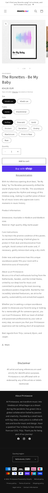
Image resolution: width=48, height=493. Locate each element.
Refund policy (39, 479)
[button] (5, 11)
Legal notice (17, 487)
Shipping (15, 92)
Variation (23, 128)
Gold (33, 122)
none (7, 112)
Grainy (36, 128)
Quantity (5, 146)
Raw (7, 140)
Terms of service (24, 483)
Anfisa (7, 122)
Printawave (14, 479)
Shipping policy (38, 483)
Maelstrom (10, 134)
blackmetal (21, 112)
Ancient (8, 128)
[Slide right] (30, 68)
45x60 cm (24, 101)
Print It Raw (26, 134)
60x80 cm (9, 101)
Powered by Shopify (25, 479)
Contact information (31, 487)
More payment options (24, 175)
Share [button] (7, 345)
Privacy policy (12, 483)
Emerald (21, 122)
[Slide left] (18, 68)
